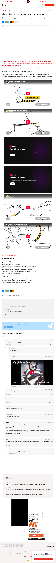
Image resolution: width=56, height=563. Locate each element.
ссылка (19, 342)
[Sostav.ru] (11, 1)
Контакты (18, 551)
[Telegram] (6, 22)
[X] (11, 22)
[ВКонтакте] (3, 22)
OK (43, 559)
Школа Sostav (49, 5)
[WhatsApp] (8, 22)
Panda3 (7, 439)
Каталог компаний (37, 5)
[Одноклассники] (13, 22)
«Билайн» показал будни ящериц (12, 316)
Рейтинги (27, 5)
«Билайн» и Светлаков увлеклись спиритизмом (16, 306)
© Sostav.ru (13, 553)
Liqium (31, 556)
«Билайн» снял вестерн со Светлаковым (14, 311)
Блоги (11, 5)
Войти (3, 336)
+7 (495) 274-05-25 (50, 546)
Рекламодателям (25, 551)
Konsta (7, 340)
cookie (46, 553)
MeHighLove (14, 356)
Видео (8, 477)
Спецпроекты (18, 5)
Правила (7, 336)
